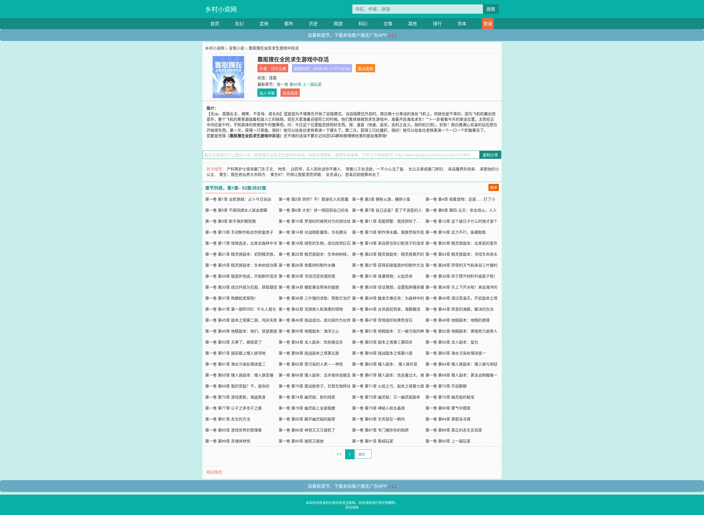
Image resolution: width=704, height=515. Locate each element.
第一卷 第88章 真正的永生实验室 (453, 430)
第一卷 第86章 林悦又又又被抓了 (307, 430)
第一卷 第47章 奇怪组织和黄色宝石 (382, 320)
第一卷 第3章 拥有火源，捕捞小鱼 (381, 199)
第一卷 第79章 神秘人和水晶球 (378, 408)
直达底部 (365, 68)
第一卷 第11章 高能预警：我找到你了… (386, 221)
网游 (338, 23)
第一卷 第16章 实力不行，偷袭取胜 (455, 232)
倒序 (493, 187)
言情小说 (236, 48)
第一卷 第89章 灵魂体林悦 (227, 441)
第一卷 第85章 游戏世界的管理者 (233, 430)
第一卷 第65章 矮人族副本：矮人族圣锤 (239, 375)
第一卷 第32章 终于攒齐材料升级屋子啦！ (461, 276)
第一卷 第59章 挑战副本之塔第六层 (382, 353)
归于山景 (278, 68)
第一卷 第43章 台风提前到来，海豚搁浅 (386, 309)
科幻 (363, 23)
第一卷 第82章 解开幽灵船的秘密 (307, 419)
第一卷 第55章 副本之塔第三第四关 (382, 342)
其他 (412, 23)
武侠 (264, 23)
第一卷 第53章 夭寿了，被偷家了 (233, 342)
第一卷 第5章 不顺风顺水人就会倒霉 (236, 210)
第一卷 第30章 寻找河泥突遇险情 (307, 276)
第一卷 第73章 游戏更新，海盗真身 (235, 397)
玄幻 (239, 23)
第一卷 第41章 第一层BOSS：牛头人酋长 (240, 309)
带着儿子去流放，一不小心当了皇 (374, 168)
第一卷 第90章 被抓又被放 (301, 441)
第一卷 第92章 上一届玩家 (299, 84)
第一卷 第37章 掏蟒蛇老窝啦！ (231, 298)
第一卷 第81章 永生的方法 (227, 419)
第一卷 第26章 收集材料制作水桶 (307, 265)
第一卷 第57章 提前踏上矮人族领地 (235, 353)
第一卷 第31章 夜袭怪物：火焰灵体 (382, 276)
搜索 (490, 9)
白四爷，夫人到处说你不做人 (316, 168)
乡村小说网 (221, 8)
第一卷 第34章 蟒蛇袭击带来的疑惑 (309, 287)
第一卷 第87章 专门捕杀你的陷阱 (380, 430)
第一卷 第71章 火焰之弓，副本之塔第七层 (388, 386)
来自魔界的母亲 (461, 168)
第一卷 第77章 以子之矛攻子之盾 (233, 408)
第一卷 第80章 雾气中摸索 (448, 408)
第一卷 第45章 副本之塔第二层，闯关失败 (241, 320)
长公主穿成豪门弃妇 (425, 168)
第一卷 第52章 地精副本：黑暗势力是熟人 (461, 331)
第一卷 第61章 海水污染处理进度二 (235, 364)
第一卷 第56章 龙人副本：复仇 (451, 342)
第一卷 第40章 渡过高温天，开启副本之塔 (461, 298)
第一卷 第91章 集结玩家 (372, 441)
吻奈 (282, 168)
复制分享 (490, 154)
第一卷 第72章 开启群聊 (446, 386)
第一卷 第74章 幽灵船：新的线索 (307, 397)
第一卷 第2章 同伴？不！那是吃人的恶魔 (313, 199)
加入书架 (267, 93)
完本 (462, 23)
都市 (288, 23)
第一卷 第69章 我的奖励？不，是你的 (237, 386)
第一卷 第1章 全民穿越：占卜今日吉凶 (238, 199)
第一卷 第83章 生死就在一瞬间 (378, 419)
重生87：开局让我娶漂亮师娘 (295, 174)
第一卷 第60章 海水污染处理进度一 (455, 353)
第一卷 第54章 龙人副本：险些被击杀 (311, 342)
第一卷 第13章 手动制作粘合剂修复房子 (239, 232)
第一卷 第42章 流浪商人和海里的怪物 (311, 309)
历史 (313, 23)
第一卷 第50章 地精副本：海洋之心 (309, 331)
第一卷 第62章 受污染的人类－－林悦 (311, 364)
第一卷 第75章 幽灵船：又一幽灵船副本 (386, 397)
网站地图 (352, 507)
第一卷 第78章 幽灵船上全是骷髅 (307, 408)
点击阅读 (290, 93)
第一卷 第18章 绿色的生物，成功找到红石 (315, 243)
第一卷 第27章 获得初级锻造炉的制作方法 (388, 265)
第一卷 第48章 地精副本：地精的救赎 (457, 320)
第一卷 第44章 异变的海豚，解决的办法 (459, 309)
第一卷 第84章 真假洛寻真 (448, 419)
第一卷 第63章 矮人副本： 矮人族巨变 (384, 364)
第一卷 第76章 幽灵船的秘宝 (449, 397)
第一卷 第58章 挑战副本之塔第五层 (309, 353)
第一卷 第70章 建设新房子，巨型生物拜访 (315, 386)
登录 (487, 23)
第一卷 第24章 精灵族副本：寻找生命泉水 (461, 254)
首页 (214, 23)
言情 (387, 23)
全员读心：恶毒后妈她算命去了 (353, 174)
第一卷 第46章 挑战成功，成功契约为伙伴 (315, 320)
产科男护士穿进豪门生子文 (250, 168)
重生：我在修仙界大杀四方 (242, 174)
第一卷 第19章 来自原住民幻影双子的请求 (388, 243)
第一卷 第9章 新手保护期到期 (230, 221)
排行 (437, 23)
